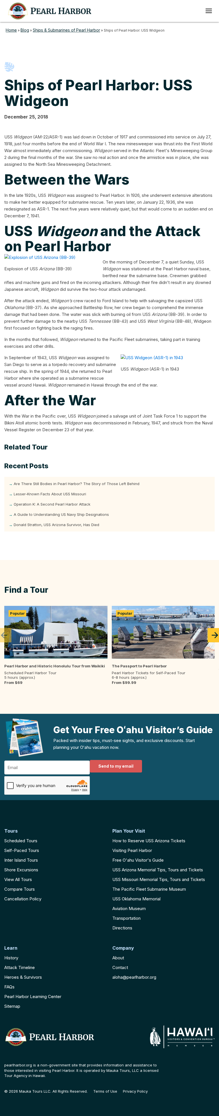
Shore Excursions (21, 869)
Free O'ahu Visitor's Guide (138, 860)
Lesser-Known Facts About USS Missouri (50, 494)
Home (11, 30)
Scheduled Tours (20, 840)
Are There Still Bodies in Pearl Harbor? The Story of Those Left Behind (76, 483)
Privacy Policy (135, 1091)
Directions (122, 928)
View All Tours (18, 879)
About (118, 957)
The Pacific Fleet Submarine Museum (149, 889)
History (11, 957)
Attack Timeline (19, 967)
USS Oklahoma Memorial (136, 899)
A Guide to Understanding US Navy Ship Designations (61, 514)
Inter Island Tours (21, 860)
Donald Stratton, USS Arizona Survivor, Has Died (56, 524)
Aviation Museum (129, 908)
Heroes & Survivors (23, 977)
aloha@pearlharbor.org (134, 977)
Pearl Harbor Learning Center (32, 996)
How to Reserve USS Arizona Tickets (148, 840)
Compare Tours (19, 889)
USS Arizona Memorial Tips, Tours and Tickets (157, 869)
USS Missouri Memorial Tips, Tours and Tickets (158, 879)
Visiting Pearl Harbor (132, 850)
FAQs (9, 987)
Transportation (126, 918)
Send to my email (115, 766)
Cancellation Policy (22, 899)
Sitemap (12, 1006)
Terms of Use (105, 1091)
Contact (120, 967)
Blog (25, 30)
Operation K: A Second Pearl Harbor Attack (52, 504)
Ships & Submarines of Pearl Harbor (66, 30)
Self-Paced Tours (21, 850)
